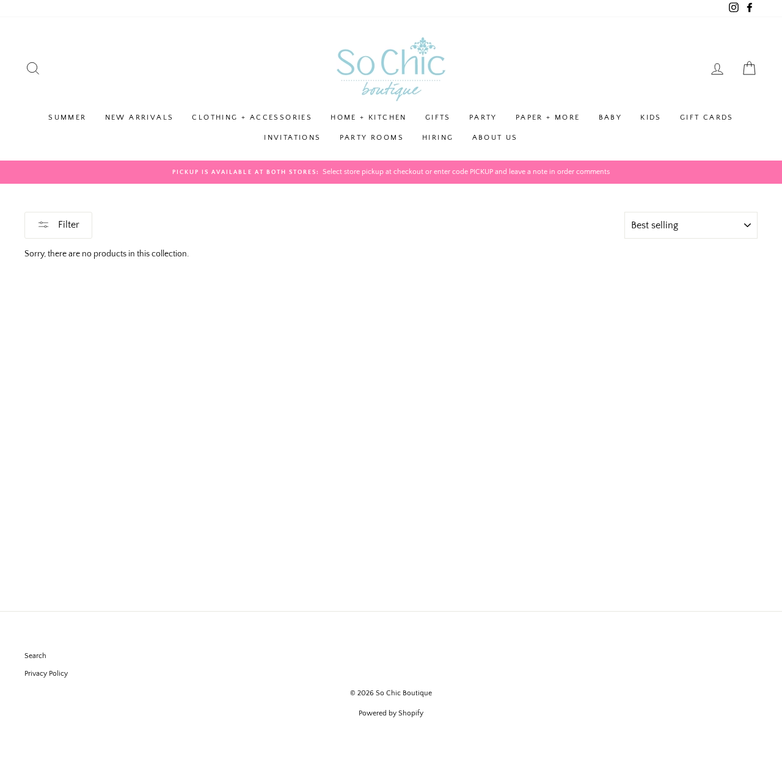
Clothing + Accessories (252, 117)
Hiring (437, 138)
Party (483, 117)
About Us (495, 138)
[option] (391, 172)
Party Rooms (372, 138)
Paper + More (548, 117)
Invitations (292, 138)
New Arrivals (139, 117)
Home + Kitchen (369, 117)
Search (35, 656)
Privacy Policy (46, 674)
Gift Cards (707, 117)
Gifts (438, 117)
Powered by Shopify (391, 713)
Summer (67, 117)
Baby (611, 117)
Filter (67, 224)
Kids (651, 117)
